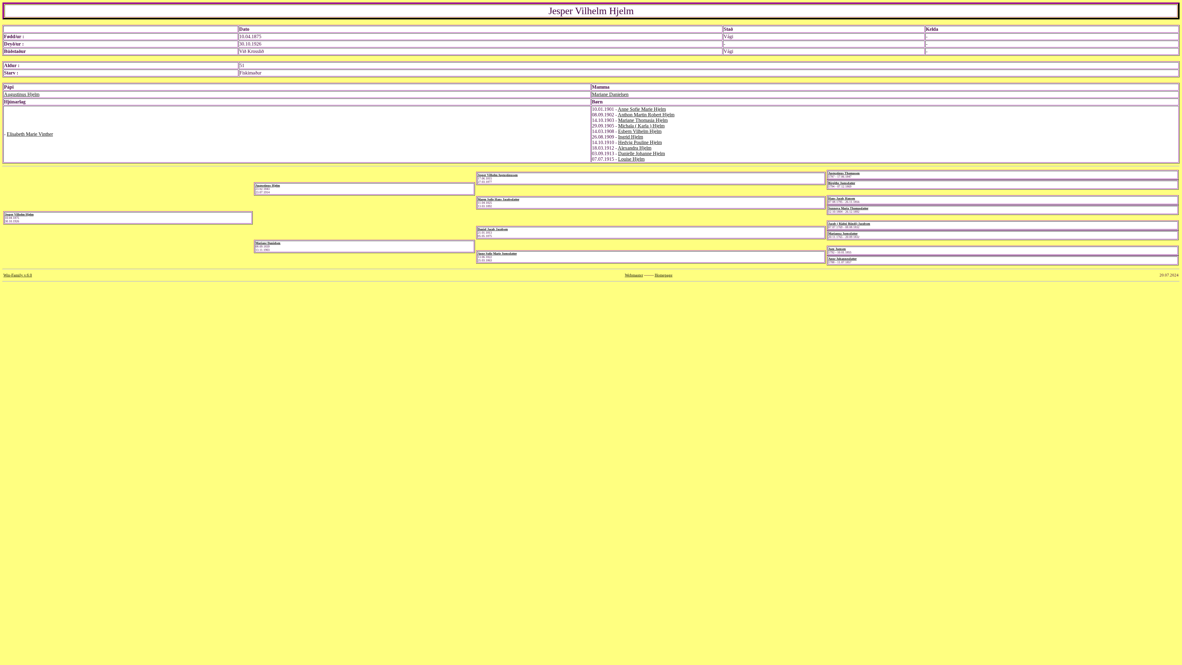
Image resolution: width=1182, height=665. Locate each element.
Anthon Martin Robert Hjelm (646, 114)
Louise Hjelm (631, 159)
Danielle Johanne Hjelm (641, 153)
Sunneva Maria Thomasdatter (848, 208)
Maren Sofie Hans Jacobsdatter (498, 199)
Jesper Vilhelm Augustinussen (498, 175)
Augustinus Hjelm (21, 94)
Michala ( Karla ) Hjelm (641, 125)
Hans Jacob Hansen (841, 198)
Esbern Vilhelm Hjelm (639, 131)
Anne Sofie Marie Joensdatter (497, 253)
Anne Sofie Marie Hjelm (642, 109)
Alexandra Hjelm (634, 148)
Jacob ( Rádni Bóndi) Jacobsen (849, 223)
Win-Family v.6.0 (17, 275)
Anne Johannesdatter (842, 258)
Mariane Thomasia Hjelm (643, 120)
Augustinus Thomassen (844, 173)
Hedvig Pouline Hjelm (640, 142)
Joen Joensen (837, 249)
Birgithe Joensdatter (841, 183)
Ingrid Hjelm (630, 136)
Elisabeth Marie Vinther (30, 134)
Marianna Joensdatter (843, 233)
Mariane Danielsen (610, 94)
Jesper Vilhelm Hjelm (19, 214)
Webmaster (634, 275)
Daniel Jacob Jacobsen (493, 229)
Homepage (664, 275)
